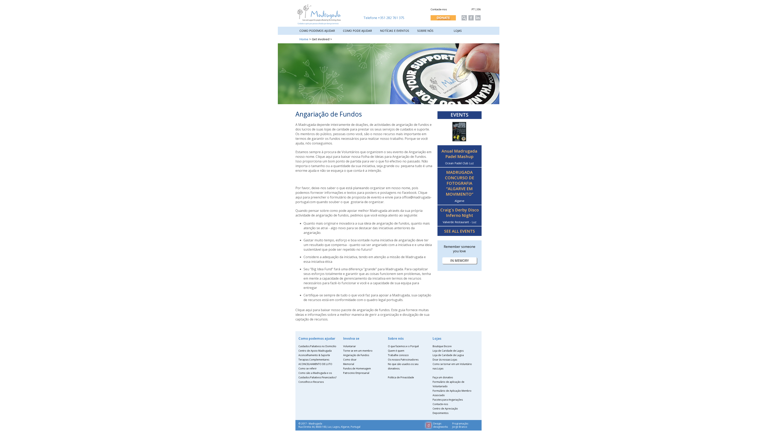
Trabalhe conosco (398, 355)
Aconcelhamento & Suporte (314, 355)
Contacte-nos (439, 9)
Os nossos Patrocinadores (403, 359)
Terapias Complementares (313, 359)
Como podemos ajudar (317, 31)
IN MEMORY (459, 260)
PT (473, 9)
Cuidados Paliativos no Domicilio (317, 346)
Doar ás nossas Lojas (445, 359)
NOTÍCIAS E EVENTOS (394, 31)
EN (479, 9)
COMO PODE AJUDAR (357, 31)
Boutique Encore (442, 346)
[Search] (464, 16)
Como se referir (307, 368)
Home (303, 39)
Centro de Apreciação (445, 408)
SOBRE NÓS (425, 31)
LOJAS (458, 31)
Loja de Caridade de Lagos (448, 350)
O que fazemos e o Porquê (403, 346)
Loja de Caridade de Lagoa (448, 355)
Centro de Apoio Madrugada (315, 350)
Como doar (350, 359)
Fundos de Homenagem (357, 368)
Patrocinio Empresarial (356, 373)
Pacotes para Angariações (448, 399)
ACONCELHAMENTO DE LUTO (315, 364)
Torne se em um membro (358, 350)
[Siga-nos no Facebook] (470, 16)
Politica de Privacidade (401, 377)
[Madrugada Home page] (319, 23)
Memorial (348, 364)
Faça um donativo (443, 377)
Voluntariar (349, 346)
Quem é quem (396, 350)
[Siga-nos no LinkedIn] (477, 16)
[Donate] (443, 16)
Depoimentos (440, 413)
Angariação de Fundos (356, 355)
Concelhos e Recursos (311, 382)
